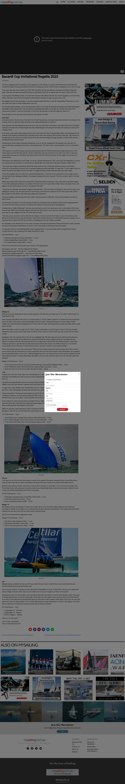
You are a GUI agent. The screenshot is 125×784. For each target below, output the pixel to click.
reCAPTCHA (49, 401)
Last (47, 396)
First (47, 390)
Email (47, 382)
